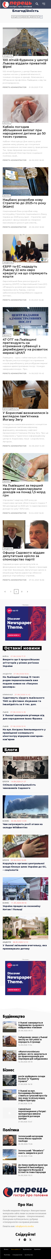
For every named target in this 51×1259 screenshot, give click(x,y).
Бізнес (26, 17)
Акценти (16, 17)
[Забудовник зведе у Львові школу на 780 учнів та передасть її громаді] (9, 1041)
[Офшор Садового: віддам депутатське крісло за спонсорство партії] (25, 534)
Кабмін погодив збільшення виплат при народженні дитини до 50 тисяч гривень (24, 132)
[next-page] (27, 591)
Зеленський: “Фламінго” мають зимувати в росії (31, 1151)
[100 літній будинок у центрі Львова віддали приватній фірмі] (25, 42)
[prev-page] (5, 591)
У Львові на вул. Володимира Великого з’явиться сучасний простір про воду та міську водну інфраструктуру (32, 1096)
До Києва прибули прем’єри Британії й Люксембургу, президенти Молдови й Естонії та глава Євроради (32, 1169)
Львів (6, 712)
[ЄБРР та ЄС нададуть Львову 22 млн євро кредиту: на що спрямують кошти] (25, 248)
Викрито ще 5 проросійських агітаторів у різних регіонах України (21, 662)
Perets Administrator (15, 87)
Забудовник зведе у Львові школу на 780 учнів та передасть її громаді (32, 1039)
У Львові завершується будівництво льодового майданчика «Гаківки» (31, 1025)
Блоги (35, 17)
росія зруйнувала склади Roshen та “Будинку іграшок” (31, 1078)
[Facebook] (19, 1240)
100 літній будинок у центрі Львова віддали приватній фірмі (25, 63)
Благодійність (11, 409)
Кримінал (8, 694)
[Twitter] (30, 1240)
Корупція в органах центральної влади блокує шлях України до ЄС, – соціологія (24, 866)
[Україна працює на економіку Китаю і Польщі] (25, 888)
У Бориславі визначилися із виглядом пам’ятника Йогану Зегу (25, 416)
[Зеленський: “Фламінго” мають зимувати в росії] (9, 1154)
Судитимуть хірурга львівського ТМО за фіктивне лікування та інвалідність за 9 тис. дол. (23, 701)
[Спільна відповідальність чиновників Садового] (25, 767)
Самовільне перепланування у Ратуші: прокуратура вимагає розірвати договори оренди (32, 1114)
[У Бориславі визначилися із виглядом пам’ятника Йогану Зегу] (25, 395)
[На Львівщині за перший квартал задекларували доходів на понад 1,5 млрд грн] (25, 467)
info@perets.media (24, 1226)
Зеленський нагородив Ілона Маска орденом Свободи (30, 1138)
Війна (6, 656)
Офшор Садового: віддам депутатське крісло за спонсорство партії (23, 556)
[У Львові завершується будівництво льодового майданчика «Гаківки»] (9, 1026)
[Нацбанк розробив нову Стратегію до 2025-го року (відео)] (25, 181)
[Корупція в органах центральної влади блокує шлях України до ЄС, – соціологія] (25, 846)
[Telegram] (25, 1240)
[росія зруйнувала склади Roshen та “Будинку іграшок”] (9, 1080)
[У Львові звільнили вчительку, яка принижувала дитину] (25, 928)
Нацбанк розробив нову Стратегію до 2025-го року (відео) (24, 203)
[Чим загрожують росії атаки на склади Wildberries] (25, 806)
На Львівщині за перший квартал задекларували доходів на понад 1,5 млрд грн (24, 490)
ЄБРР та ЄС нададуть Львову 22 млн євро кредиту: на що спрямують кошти (25, 271)
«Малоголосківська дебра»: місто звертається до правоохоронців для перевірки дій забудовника (33, 1055)
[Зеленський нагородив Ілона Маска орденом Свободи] (9, 1140)
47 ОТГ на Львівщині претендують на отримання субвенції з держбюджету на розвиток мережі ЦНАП (25, 346)
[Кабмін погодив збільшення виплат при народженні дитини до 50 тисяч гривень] (25, 108)
